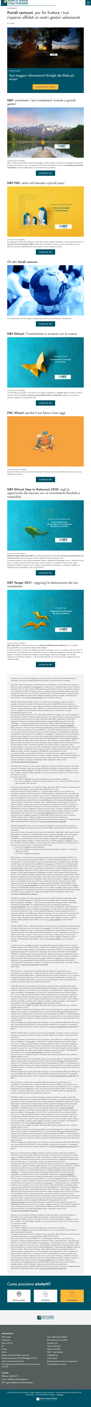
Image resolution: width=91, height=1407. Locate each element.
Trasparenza (6, 1340)
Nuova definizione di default (57, 1337)
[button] (88, 3)
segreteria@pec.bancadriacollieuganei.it (20, 1382)
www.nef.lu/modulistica (35, 697)
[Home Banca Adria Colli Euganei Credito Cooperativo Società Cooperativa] (14, 3)
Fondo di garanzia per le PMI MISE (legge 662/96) (23, 1358)
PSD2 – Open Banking (55, 1352)
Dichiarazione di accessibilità (57, 1340)
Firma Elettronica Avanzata (56, 1364)
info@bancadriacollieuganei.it (17, 1379)
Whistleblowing (52, 1355)
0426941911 (14, 1376)
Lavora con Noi (7, 1343)
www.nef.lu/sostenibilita (66, 725)
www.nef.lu (38, 687)
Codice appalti (52, 1358)
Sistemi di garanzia (62, 1346)
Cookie (4, 1352)
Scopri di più (45, 173)
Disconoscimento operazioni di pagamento (62, 1361)
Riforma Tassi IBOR (62, 1349)
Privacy (4, 1349)
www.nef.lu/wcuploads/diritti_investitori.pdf (24, 762)
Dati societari (6, 1337)
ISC (3, 1346)
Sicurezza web (52, 1343)
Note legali (60, 1395)
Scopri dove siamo (45, 87)
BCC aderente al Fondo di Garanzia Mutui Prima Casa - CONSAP (21, 1365)
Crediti (52, 1395)
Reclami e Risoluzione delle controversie (15, 1355)
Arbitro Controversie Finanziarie (21, 1361)
